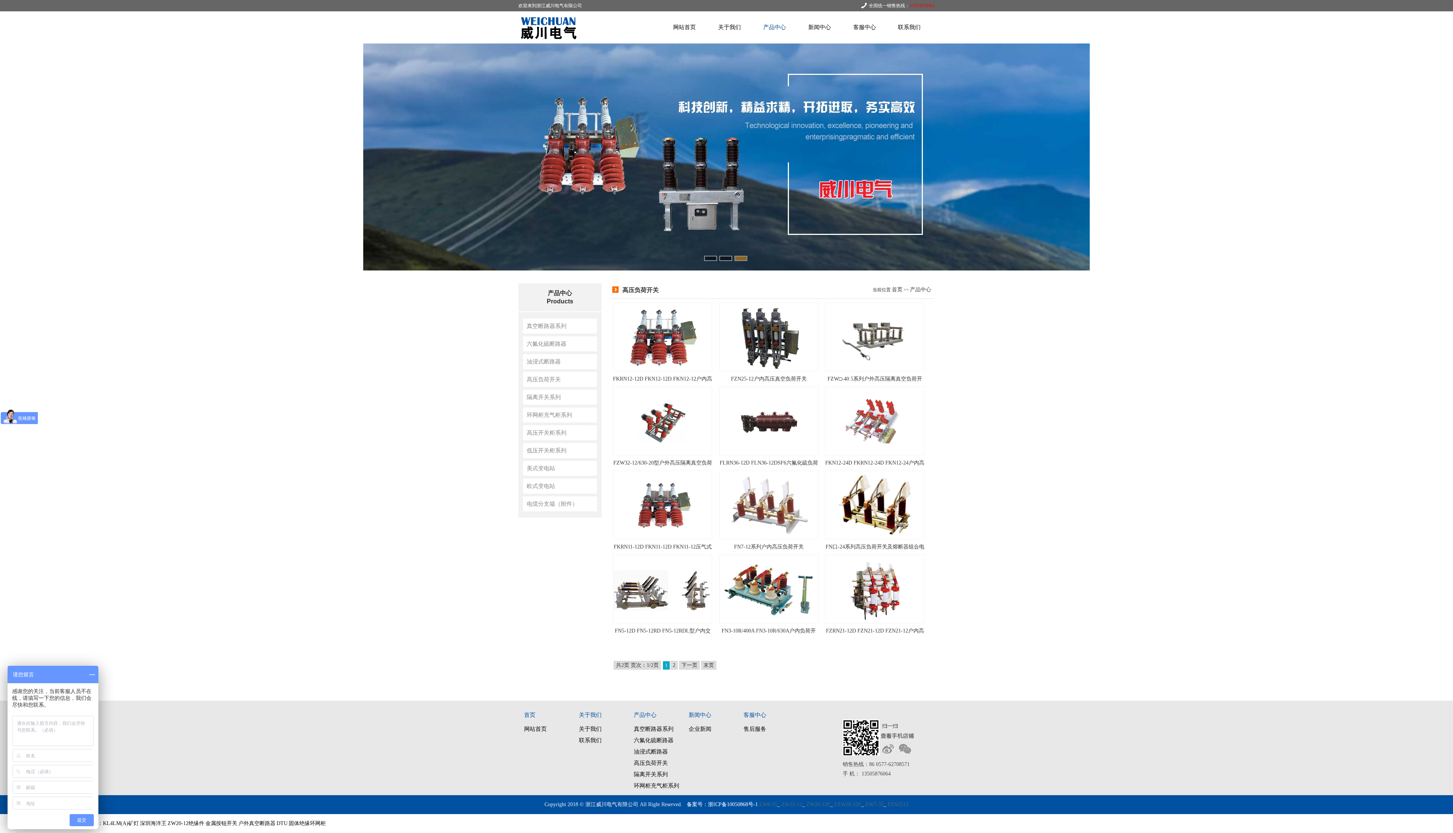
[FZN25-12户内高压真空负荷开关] (768, 336)
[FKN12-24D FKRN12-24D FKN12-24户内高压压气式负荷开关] (874, 420)
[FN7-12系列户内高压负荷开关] (768, 504)
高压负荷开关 (544, 379)
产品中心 (774, 27)
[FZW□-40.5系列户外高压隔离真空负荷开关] (874, 336)
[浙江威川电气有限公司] (550, 42)
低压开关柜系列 (546, 450)
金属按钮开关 (221, 823)
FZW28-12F (847, 804)
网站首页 (684, 27)
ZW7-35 (874, 804)
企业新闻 (700, 729)
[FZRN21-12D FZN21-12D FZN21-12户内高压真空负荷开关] (874, 588)
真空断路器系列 (546, 326)
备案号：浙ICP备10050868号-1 (722, 804)
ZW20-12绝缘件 (186, 823)
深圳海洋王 (153, 823)
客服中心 (864, 27)
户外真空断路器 (256, 823)
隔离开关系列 (544, 397)
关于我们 (729, 27)
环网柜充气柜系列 (549, 415)
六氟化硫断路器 (546, 343)
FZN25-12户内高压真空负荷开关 (769, 379)
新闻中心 (819, 27)
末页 (708, 665)
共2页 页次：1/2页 (637, 665)
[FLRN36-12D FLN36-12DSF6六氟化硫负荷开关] (768, 420)
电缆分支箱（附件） (552, 503)
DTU (282, 823)
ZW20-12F (818, 804)
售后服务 (755, 729)
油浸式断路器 (544, 361)
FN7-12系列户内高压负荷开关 (769, 547)
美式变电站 (541, 468)
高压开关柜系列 (546, 432)
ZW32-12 (791, 804)
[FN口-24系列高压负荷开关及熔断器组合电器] (874, 504)
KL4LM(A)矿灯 (121, 823)
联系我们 (909, 27)
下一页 (689, 665)
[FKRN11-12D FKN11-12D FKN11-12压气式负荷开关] (662, 504)
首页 (897, 289)
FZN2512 (898, 804)
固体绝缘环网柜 (307, 823)
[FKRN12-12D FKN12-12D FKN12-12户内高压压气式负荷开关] (662, 336)
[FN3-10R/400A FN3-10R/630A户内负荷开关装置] (768, 588)
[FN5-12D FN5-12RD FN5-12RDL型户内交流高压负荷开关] (662, 588)
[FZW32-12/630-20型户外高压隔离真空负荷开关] (662, 420)
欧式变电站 (541, 486)
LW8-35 (768, 804)
